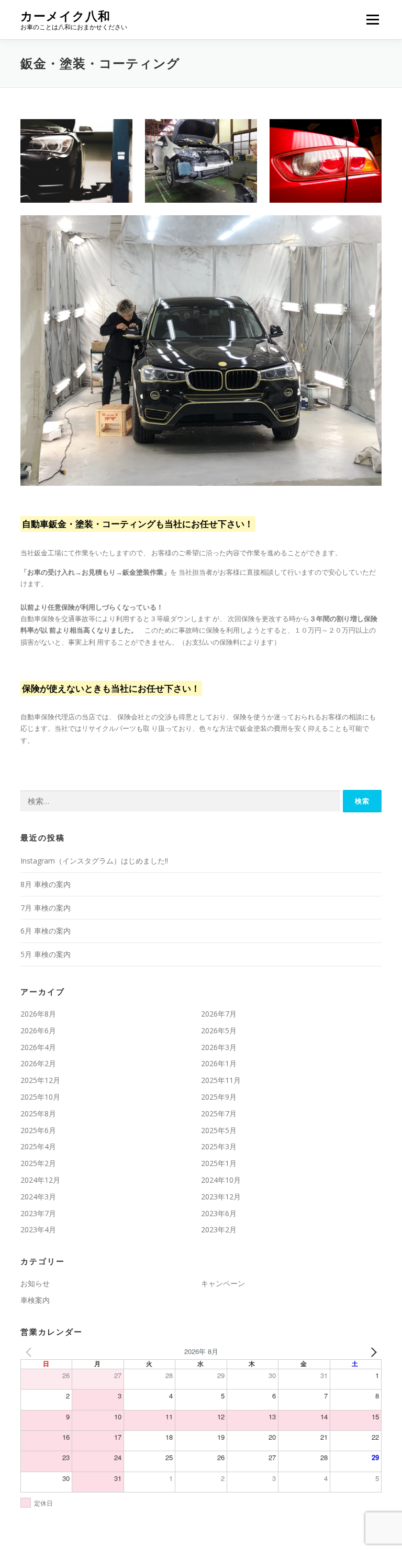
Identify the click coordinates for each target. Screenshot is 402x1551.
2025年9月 (219, 1097)
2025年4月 (38, 1146)
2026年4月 (38, 1047)
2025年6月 (38, 1130)
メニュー (372, 19)
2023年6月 (219, 1213)
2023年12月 (221, 1197)
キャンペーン (223, 1283)
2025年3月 (219, 1146)
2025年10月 (40, 1097)
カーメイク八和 (65, 16)
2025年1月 (219, 1163)
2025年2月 (38, 1163)
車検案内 (35, 1300)
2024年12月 (40, 1180)
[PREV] (30, 1351)
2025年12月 (40, 1080)
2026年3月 (219, 1047)
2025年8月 (38, 1113)
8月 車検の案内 (45, 884)
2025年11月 (221, 1080)
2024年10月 (221, 1180)
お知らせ (35, 1283)
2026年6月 (38, 1030)
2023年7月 (38, 1213)
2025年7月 (219, 1113)
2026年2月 (38, 1063)
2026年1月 (219, 1063)
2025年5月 (219, 1130)
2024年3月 (38, 1197)
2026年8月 (38, 1014)
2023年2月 (219, 1229)
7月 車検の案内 (45, 908)
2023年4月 (38, 1229)
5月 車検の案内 (45, 954)
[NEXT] (372, 1351)
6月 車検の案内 (45, 931)
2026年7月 (219, 1014)
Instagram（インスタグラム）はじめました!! (94, 861)
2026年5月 (219, 1030)
